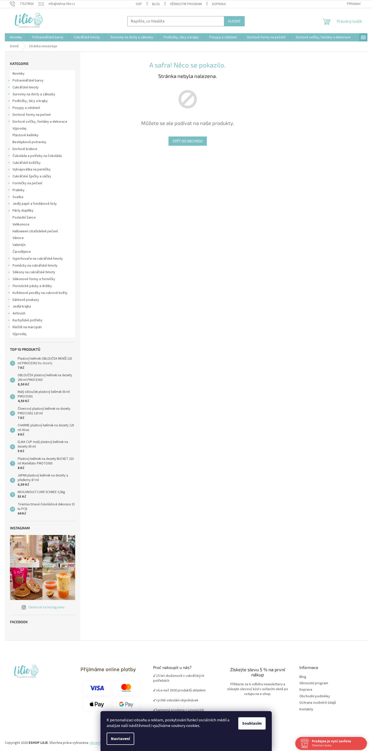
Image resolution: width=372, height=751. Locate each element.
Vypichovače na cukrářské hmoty (38, 258)
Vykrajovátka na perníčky (32, 169)
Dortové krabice (25, 149)
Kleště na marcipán (27, 327)
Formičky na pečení (27, 183)
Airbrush (19, 313)
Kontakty (306, 709)
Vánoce (18, 238)
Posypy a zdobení (26, 107)
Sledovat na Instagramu (46, 607)
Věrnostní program (313, 683)
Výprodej (19, 128)
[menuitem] (16, 37)
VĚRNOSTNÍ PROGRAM (186, 4)
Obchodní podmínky (314, 696)
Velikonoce (21, 224)
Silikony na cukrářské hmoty (34, 272)
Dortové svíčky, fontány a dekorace (40, 121)
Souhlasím (252, 723)
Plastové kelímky (26, 135)
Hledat (234, 21)
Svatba (18, 197)
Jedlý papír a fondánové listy (35, 203)
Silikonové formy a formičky (34, 279)
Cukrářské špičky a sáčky (32, 176)
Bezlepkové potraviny (29, 142)
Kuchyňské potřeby (27, 320)
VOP (139, 4)
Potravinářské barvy (28, 80)
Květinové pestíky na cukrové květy (40, 292)
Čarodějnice (22, 251)
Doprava (219, 4)
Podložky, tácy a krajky (30, 101)
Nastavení (120, 739)
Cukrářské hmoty (26, 87)
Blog (156, 4)
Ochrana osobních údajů (317, 702)
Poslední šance (24, 217)
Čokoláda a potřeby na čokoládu (37, 155)
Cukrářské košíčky (27, 162)
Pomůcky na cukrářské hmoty (35, 265)
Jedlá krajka (22, 306)
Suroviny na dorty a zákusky (34, 94)
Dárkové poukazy (26, 299)
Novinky (19, 73)
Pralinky (19, 190)
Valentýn (19, 244)
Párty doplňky (23, 210)
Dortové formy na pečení (32, 114)
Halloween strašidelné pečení (35, 231)
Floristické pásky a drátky (32, 286)
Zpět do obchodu (188, 141)
